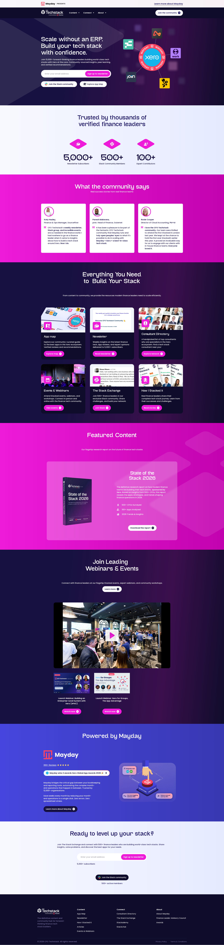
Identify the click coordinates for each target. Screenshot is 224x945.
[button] (74, 12)
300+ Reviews (50, 765)
